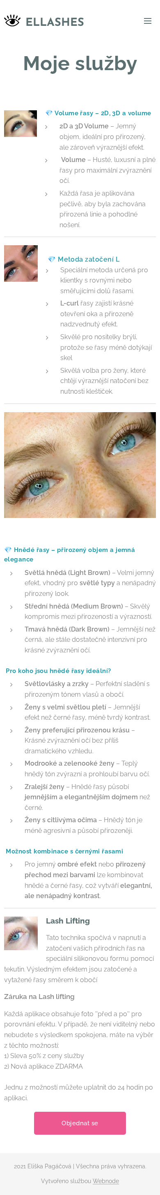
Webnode (106, 1181)
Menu (147, 20)
